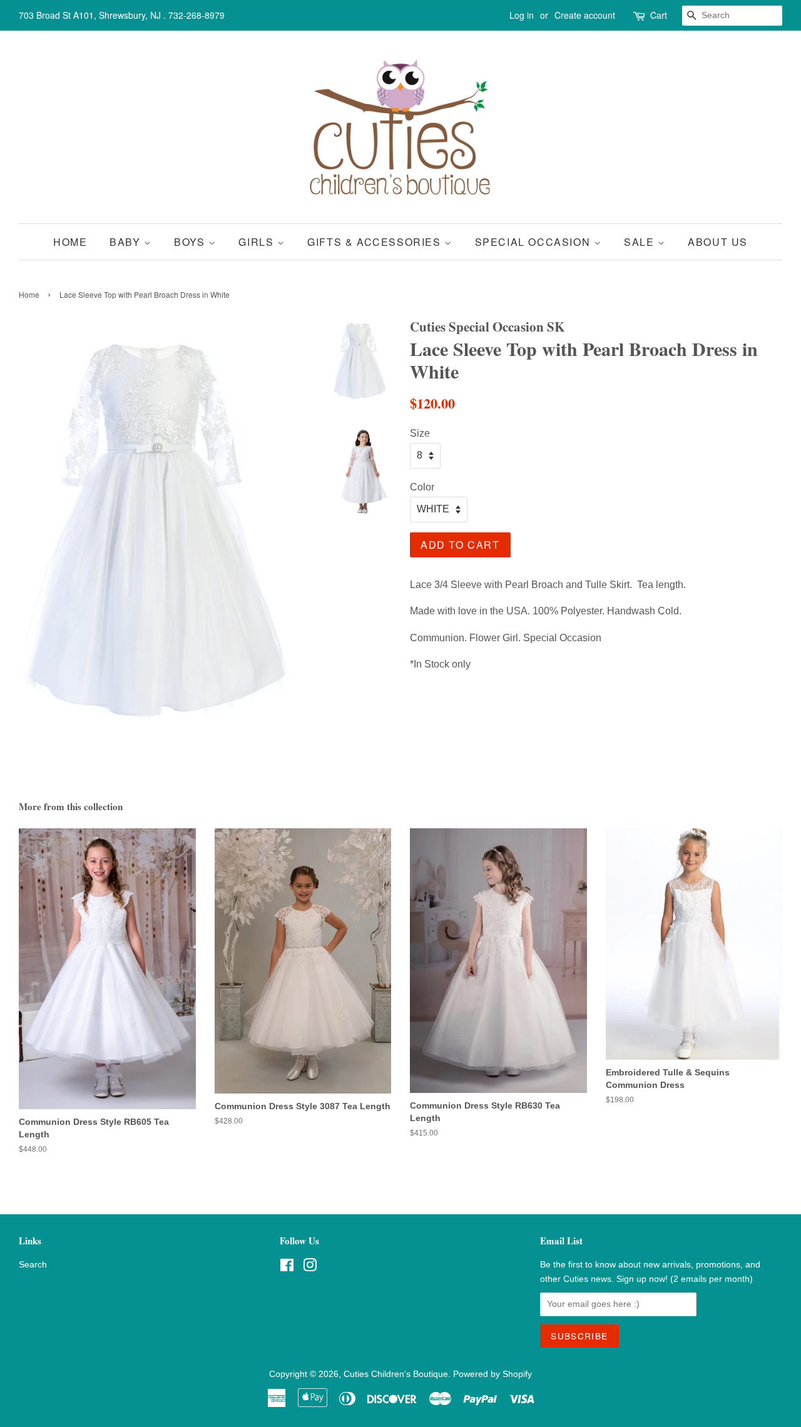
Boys (191, 242)
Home (70, 242)
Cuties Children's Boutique (396, 1374)
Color (422, 487)
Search (33, 1264)
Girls (257, 242)
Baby (127, 242)
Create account (584, 15)
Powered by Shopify (492, 1374)
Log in (521, 15)
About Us (718, 242)
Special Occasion (534, 242)
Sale (641, 242)
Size (420, 433)
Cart (658, 15)
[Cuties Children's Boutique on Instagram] (310, 1267)
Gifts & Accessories (375, 242)
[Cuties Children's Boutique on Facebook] (287, 1267)
